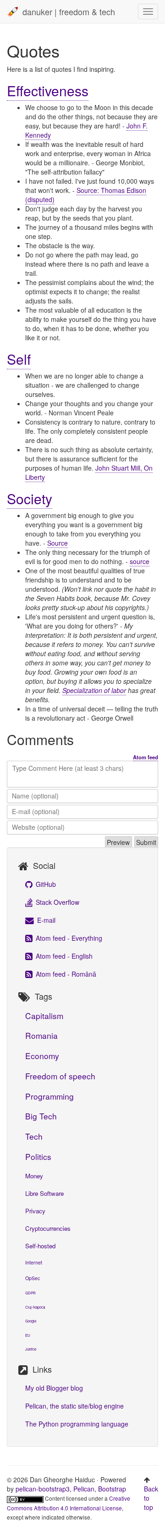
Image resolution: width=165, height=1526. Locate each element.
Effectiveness (47, 90)
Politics (38, 1156)
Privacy (35, 1210)
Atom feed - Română (65, 974)
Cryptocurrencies (48, 1228)
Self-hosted (40, 1245)
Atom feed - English (63, 956)
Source (57, 542)
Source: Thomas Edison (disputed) (85, 195)
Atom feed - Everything (68, 938)
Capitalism (44, 1015)
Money (34, 1175)
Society (29, 498)
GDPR (30, 1292)
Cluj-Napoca (35, 1307)
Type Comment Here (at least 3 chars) (68, 768)
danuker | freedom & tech (68, 11)
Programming (49, 1096)
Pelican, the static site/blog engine (74, 1405)
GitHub (45, 884)
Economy (42, 1055)
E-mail (45, 920)
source (139, 561)
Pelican (83, 1488)
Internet (33, 1262)
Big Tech (41, 1116)
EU (27, 1335)
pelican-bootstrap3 (43, 1488)
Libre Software (44, 1193)
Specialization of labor (94, 690)
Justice (30, 1348)
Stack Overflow (56, 902)
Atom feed (145, 757)
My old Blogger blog (54, 1387)
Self (19, 359)
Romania (41, 1035)
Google (30, 1320)
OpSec (32, 1278)
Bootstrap (112, 1488)
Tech (34, 1136)
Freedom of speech (60, 1076)
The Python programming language (76, 1423)
